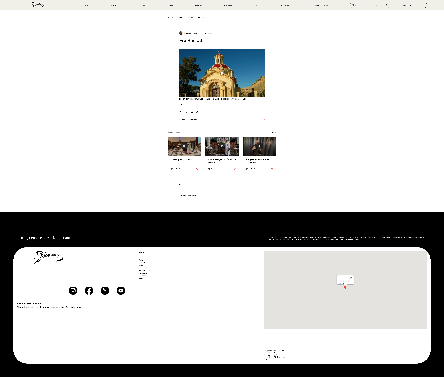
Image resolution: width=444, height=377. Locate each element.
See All (273, 132)
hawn (79, 307)
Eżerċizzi (190, 17)
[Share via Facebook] (180, 112)
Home (141, 257)
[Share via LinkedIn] (192, 112)
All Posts (171, 17)
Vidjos (141, 265)
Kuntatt (141, 278)
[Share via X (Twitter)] (186, 112)
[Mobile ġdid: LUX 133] (184, 146)
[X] (105, 291)
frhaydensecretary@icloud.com (45, 237)
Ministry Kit (143, 276)
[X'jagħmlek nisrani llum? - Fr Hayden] (259, 146)
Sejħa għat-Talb (144, 270)
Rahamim (142, 260)
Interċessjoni (143, 273)
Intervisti (201, 17)
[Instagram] (73, 291)
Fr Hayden (142, 263)
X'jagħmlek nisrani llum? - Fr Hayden (258, 161)
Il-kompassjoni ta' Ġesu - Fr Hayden (222, 161)
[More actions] (263, 33)
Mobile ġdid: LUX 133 (181, 159)
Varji (180, 17)
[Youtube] (121, 291)
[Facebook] (89, 291)
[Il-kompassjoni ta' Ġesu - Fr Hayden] (222, 146)
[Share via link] (197, 112)
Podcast (142, 268)
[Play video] (222, 73)
